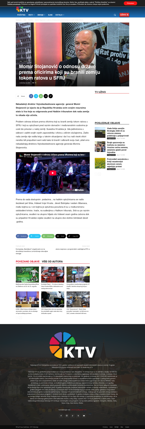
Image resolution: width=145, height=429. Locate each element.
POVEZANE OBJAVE (28, 261)
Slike (121, 427)
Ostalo (127, 427)
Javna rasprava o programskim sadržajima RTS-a (72, 249)
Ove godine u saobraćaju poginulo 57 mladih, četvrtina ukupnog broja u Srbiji (78, 286)
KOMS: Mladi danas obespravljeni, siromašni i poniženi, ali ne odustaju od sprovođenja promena (27, 311)
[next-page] (20, 317)
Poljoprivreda (111, 138)
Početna (105, 427)
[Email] (46, 96)
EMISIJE (116, 427)
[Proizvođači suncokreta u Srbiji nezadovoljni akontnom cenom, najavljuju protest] (100, 163)
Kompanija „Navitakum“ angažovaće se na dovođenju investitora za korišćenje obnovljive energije (32, 251)
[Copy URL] (51, 96)
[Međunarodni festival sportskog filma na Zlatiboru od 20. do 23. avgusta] (27, 274)
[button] (114, 14)
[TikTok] (72, 416)
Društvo (30, 20)
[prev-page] (17, 317)
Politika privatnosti (13, 4)
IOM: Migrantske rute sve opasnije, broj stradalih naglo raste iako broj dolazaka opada (51, 311)
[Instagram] (67, 416)
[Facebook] (31, 96)
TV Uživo (100, 91)
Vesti (24, 20)
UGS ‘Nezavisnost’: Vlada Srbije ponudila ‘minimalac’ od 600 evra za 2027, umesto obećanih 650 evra (77, 311)
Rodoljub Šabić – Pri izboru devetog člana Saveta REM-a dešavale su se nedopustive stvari (52, 286)
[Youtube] (84, 416)
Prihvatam (130, 3)
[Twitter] (36, 96)
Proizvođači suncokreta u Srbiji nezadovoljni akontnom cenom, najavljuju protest (117, 163)
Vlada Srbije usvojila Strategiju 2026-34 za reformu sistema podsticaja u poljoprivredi (118, 132)
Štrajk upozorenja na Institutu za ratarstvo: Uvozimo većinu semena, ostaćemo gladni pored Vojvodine (117, 147)
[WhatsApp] (41, 96)
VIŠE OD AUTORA (52, 261)
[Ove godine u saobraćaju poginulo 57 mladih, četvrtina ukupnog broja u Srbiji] (78, 274)
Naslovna (18, 20)
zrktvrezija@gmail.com (79, 410)
